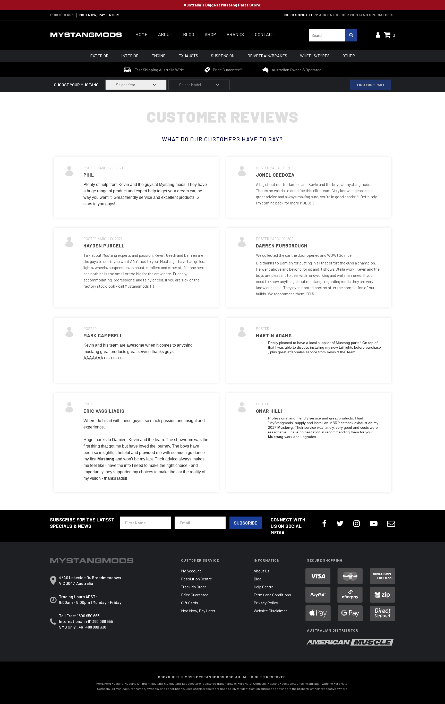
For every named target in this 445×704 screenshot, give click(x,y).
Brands (235, 34)
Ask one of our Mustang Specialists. (357, 15)
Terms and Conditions (272, 594)
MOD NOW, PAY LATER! (99, 15)
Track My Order (193, 586)
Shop (210, 34)
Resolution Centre (196, 578)
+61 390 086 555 (99, 621)
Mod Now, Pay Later (198, 610)
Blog (188, 34)
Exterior (99, 55)
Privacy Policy (266, 602)
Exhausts (188, 55)
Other (349, 55)
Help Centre (263, 586)
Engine (158, 55)
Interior (130, 55)
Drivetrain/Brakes (267, 55)
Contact (265, 34)
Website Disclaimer (270, 610)
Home (141, 34)
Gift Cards (189, 602)
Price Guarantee (194, 594)
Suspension (223, 55)
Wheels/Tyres (315, 55)
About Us (262, 570)
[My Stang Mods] (86, 35)
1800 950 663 (62, 15)
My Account (191, 570)
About (165, 34)
